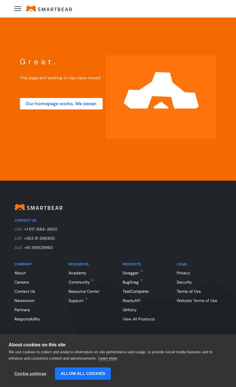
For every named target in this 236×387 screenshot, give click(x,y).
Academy (77, 272)
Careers (21, 282)
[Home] (49, 8)
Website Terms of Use (197, 300)
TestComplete (136, 291)
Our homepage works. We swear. (61, 104)
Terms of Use (189, 291)
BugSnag (131, 282)
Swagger (131, 272)
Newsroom (24, 300)
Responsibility (27, 319)
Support (75, 300)
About (20, 272)
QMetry (130, 309)
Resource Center (84, 291)
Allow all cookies (83, 373)
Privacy (183, 272)
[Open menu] (17, 8)
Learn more (107, 358)
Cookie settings (30, 373)
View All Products (139, 319)
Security (184, 282)
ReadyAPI (131, 300)
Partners (22, 309)
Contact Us (24, 291)
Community (79, 282)
